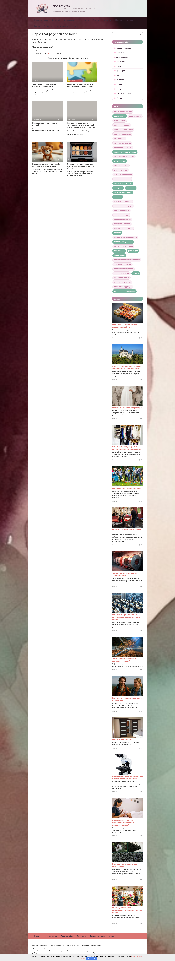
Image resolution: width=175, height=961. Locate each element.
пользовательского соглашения (82, 953)
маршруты (118, 188)
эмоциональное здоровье (124, 291)
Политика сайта (67, 936)
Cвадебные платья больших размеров (127, 408)
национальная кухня (122, 219)
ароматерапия (119, 116)
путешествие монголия (123, 246)
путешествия (119, 251)
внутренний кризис (122, 125)
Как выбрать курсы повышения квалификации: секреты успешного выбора (126, 617)
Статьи (76, 26)
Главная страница (41, 20)
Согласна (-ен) (92, 958)
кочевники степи (120, 170)
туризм (136, 273)
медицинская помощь (123, 192)
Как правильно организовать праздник (127, 488)
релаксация (133, 251)
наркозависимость (121, 210)
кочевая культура (121, 165)
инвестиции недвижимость (125, 152)
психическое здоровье (123, 242)
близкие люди (119, 120)
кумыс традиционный (123, 174)
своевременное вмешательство (127, 260)
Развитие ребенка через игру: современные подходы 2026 (80, 85)
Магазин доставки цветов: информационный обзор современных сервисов (127, 910)
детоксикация (119, 138)
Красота (96, 20)
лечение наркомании (122, 179)
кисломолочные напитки (124, 156)
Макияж (118, 20)
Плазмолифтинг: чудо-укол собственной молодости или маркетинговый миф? (123, 822)
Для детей (56, 20)
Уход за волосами (62, 26)
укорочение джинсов (122, 282)
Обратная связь (51, 936)
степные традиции (121, 273)
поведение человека (122, 224)
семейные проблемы (122, 264)
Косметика (84, 20)
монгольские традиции (123, 206)
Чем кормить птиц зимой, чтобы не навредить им (44, 85)
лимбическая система (123, 183)
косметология (119, 161)
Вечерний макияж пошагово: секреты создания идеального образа (81, 166)
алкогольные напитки (123, 112)
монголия (118, 197)
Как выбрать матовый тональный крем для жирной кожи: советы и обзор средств (81, 125)
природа (117, 233)
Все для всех (61, 5)
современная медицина (123, 269)
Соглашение (81, 936)
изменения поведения (123, 147)
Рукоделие (48, 26)
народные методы (121, 215)
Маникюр (129, 20)
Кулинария (107, 20)
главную (50, 53)
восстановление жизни (123, 129)
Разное (37, 26)
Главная (37, 936)
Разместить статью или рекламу (102, 936)
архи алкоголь (135, 116)
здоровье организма (122, 143)
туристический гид (121, 278)
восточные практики (122, 134)
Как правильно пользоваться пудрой (46, 124)
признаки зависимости (123, 228)
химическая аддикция (122, 287)
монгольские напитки (122, 201)
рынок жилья (119, 255)
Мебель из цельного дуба (122, 740)
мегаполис (130, 188)
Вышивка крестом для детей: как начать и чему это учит (46, 165)
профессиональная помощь (125, 237)
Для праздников (70, 20)
